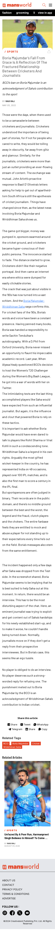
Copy (44, 729)
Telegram (17, 729)
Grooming (22, 12)
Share (14, 724)
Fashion (7, 12)
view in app (45, 12)
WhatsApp (42, 724)
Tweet (27, 724)
